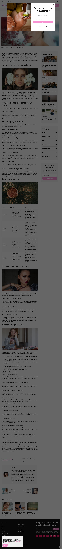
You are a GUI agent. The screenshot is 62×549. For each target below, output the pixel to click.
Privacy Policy (18, 541)
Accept (5, 545)
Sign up (43, 22)
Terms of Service (7, 542)
